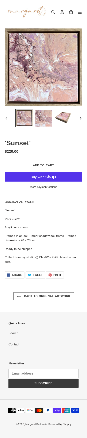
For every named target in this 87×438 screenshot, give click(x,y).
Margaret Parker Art (36, 424)
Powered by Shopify (59, 424)
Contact (13, 344)
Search (13, 333)
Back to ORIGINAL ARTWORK (47, 296)
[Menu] (79, 11)
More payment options (43, 187)
